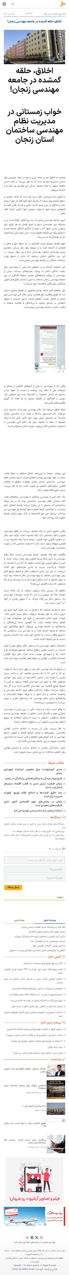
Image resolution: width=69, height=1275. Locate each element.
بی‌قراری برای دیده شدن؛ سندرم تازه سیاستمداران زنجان (25, 1141)
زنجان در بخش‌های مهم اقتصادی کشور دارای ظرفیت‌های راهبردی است (33, 803)
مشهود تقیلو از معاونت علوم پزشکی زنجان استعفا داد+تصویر (35, 1029)
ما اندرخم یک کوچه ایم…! (34, 1106)
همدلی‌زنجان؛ (49, 197)
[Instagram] (41, 1237)
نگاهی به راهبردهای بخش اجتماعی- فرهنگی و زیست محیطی (37, 950)
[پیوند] (12, 4)
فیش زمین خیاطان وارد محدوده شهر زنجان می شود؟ (38, 1053)
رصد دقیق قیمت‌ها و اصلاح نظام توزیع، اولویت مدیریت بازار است (33, 794)
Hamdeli (17, 1265)
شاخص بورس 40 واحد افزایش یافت (48, 945)
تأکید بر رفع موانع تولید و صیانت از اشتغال (43, 963)
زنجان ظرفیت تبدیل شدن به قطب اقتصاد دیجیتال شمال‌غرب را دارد (33, 785)
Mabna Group (28, 1269)
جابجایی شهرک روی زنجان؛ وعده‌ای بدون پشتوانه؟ (25, 1087)
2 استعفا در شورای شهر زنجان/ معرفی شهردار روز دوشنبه (36, 1041)
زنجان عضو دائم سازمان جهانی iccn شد (46, 932)
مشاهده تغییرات (32, 1254)
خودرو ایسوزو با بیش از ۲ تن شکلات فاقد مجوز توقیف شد (36, 994)
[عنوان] (62, 4)
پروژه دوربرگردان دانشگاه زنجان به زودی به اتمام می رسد (36, 1000)
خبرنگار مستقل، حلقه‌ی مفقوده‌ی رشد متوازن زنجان (25, 1070)
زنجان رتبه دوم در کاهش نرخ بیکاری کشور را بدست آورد (37, 1006)
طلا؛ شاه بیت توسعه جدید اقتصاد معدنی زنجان (43, 927)
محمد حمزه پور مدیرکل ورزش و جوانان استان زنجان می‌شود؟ (34, 1035)
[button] (4, 4)
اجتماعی (29, 13)
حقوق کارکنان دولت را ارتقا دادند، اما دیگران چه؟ (25, 1125)
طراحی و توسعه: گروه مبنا (46, 1269)
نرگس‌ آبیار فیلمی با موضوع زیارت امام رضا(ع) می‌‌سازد (40, 936)
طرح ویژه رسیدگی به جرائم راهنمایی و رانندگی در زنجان (33, 778)
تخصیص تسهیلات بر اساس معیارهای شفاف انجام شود (37, 988)
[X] (36, 1237)
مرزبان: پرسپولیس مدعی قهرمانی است (47, 941)
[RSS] (27, 1237)
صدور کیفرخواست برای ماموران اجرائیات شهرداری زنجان (33, 771)
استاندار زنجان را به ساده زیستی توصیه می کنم (38, 811)
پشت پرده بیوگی (55, 1047)
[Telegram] (32, 1237)
